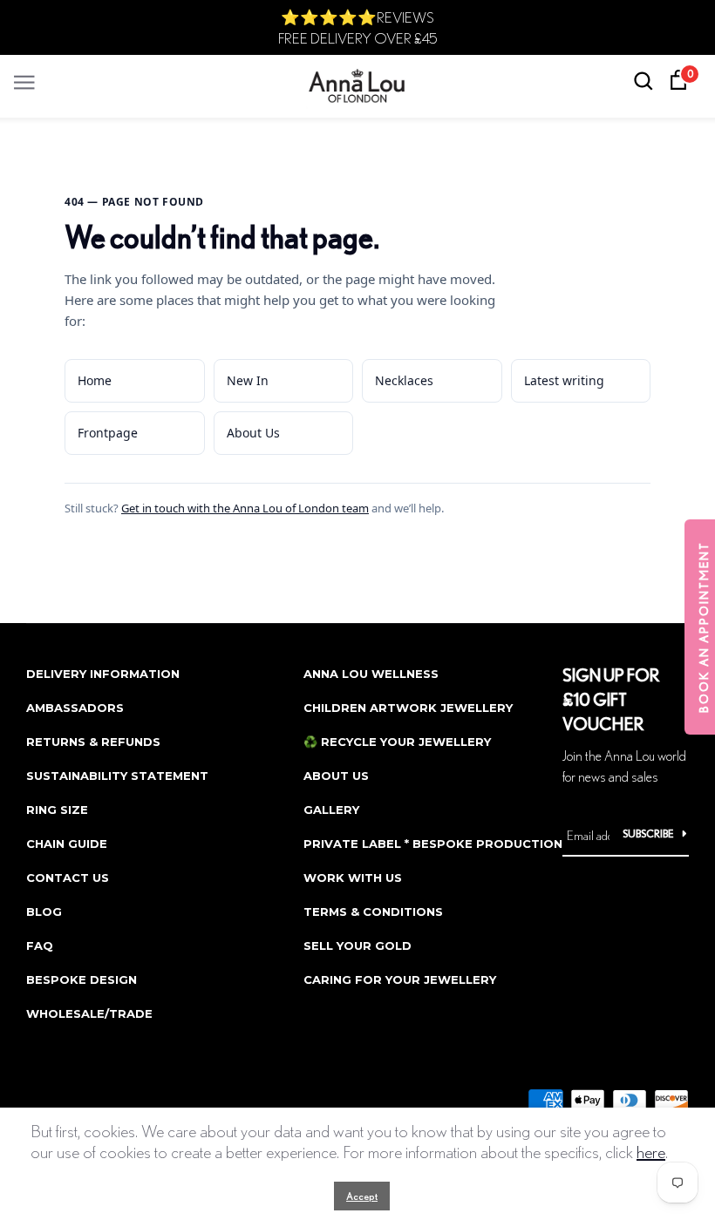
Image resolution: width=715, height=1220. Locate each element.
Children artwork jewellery (408, 708)
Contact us (67, 877)
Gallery (331, 810)
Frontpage (108, 432)
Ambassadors (75, 708)
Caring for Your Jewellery (399, 979)
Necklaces (404, 380)
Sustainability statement (117, 776)
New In (248, 380)
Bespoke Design (81, 979)
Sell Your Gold (357, 945)
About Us (253, 432)
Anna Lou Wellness (371, 674)
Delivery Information (103, 674)
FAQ (39, 945)
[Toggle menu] (24, 78)
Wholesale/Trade (89, 1013)
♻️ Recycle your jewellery (397, 742)
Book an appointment (704, 627)
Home (95, 380)
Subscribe (648, 833)
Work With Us (352, 877)
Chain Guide (66, 844)
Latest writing (564, 380)
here (651, 1152)
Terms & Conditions (373, 911)
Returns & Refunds (93, 742)
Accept (362, 1196)
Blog (44, 911)
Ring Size (57, 810)
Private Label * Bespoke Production (432, 844)
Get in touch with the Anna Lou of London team (245, 508)
